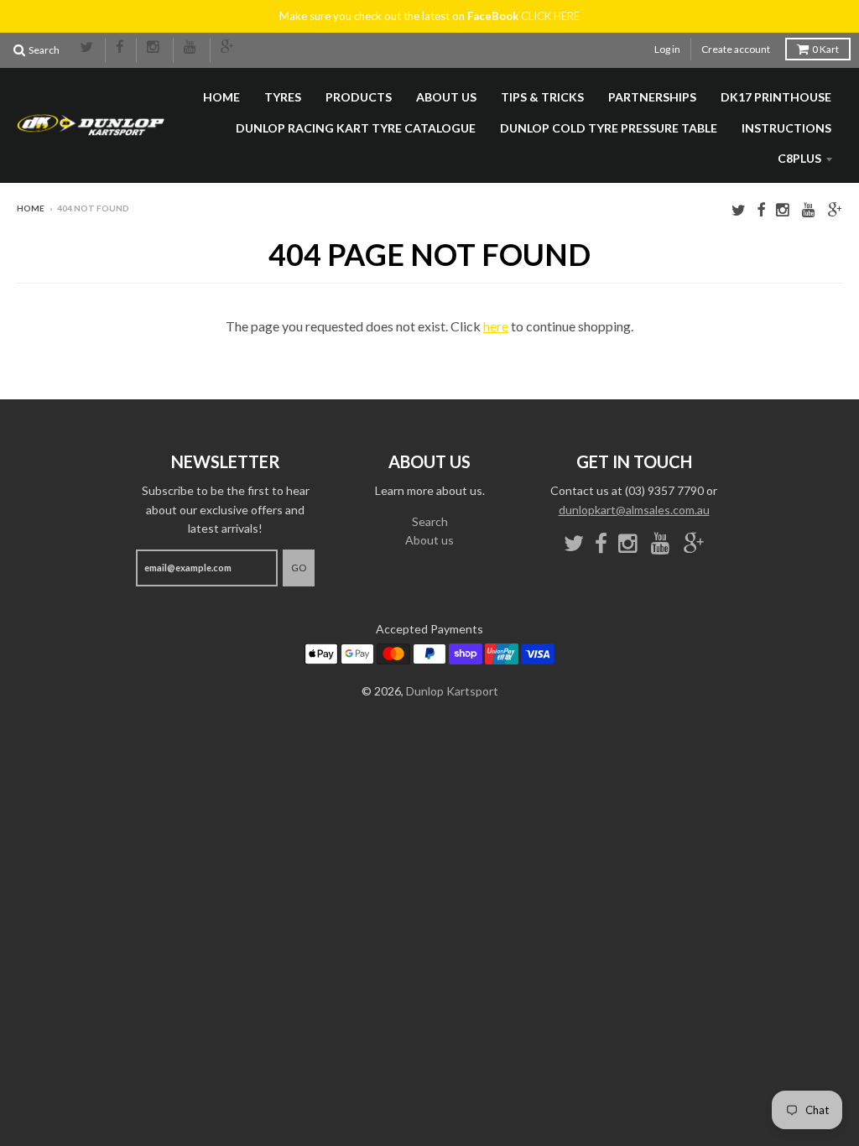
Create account (735, 49)
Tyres (282, 97)
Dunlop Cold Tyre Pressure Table (608, 128)
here (495, 326)
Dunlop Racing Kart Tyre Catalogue (356, 128)
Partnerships (652, 97)
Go (298, 567)
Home (221, 97)
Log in (667, 49)
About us (446, 97)
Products (358, 97)
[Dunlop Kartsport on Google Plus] (228, 47)
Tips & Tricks (542, 97)
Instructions (786, 128)
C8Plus (799, 158)
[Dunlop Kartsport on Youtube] (192, 47)
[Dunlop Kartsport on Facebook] (121, 47)
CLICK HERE (550, 16)
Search (430, 521)
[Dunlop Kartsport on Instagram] (155, 47)
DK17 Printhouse (776, 97)
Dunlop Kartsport (452, 691)
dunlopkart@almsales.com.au (634, 510)
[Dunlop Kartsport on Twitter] (87, 47)
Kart (825, 49)
